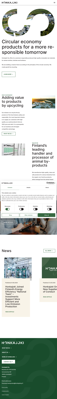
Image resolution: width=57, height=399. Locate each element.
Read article (9, 312)
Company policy (5, 391)
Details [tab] (28, 187)
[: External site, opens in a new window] (48, 183)
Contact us (8, 362)
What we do (8, 133)
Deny (10, 215)
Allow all (46, 215)
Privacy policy (5, 387)
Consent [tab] (10, 187)
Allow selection (29, 215)
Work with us (8, 222)
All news (48, 250)
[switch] (21, 209)
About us (5, 352)
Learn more (7, 74)
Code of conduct (5, 394)
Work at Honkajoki (8, 357)
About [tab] (47, 187)
